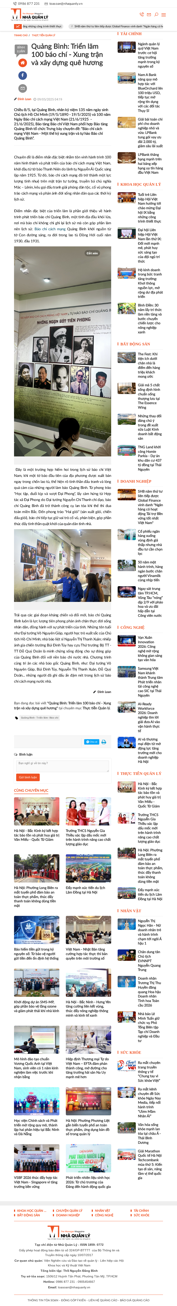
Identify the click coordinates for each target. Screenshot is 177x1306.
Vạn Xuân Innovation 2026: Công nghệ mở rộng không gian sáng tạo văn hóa (150, 649)
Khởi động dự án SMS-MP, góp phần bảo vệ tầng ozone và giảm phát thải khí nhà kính (36, 1006)
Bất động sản (135, 344)
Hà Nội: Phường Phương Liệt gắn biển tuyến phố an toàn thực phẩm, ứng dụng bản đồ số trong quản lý (88, 1127)
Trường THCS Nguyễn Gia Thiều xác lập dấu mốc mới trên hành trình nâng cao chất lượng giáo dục (88, 837)
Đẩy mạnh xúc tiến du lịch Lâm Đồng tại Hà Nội (85, 890)
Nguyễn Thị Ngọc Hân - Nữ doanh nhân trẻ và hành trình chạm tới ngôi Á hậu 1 (149, 932)
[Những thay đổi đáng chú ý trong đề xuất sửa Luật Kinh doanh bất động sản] (127, 419)
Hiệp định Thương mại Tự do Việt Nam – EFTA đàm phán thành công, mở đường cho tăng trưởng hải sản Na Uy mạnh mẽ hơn (87, 1068)
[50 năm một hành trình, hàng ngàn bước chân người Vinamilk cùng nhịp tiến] (127, 565)
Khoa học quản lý (140, 184)
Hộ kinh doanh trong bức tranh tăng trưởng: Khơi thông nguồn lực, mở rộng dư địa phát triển (150, 283)
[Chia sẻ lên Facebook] (22, 75)
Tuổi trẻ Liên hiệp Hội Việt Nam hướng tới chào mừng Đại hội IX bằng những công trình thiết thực (149, 208)
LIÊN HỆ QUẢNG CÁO (102, 1300)
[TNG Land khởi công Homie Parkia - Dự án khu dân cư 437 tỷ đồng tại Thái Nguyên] (127, 450)
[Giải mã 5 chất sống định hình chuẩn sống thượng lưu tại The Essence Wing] (127, 388)
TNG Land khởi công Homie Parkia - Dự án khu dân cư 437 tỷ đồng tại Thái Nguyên (149, 458)
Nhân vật (130, 911)
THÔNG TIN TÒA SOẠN (43, 1300)
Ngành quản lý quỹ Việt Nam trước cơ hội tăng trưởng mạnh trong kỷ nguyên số (149, 55)
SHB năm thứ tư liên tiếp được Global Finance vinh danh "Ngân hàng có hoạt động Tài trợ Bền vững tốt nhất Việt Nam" (150, 507)
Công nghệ (132, 627)
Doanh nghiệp (135, 481)
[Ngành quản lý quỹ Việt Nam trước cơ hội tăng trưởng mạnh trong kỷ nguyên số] (127, 47)
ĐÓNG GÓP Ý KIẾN (73, 1300)
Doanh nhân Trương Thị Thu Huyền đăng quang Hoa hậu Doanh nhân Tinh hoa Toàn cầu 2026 (149, 992)
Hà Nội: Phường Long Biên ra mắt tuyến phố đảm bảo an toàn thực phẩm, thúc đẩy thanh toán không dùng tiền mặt (36, 896)
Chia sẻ (93, 742)
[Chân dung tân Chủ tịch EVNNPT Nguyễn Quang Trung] (127, 955)
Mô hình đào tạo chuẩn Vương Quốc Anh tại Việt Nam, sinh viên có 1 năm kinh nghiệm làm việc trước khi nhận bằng (36, 1068)
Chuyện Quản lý (68, 1210)
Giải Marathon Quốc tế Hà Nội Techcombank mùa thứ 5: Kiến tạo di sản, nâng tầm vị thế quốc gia (150, 1165)
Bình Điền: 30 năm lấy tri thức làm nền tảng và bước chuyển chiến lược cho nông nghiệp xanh (150, 319)
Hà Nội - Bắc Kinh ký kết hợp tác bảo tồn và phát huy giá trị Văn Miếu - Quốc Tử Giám (36, 835)
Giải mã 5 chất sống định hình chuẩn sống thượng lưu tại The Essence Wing (149, 396)
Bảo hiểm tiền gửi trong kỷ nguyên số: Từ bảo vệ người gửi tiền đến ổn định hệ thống (36, 954)
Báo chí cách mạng (50, 229)
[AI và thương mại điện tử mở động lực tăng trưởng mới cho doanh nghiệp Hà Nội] (127, 742)
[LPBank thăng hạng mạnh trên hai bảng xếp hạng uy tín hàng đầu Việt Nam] (127, 157)
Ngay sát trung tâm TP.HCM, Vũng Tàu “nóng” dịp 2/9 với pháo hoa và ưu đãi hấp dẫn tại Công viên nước (150, 602)
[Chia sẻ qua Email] (22, 88)
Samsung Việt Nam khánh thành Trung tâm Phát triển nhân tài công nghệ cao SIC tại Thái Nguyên (150, 682)
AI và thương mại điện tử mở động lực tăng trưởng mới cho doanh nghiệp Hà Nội (150, 751)
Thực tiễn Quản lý (140, 773)
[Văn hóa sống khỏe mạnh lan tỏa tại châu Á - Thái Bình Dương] (127, 1127)
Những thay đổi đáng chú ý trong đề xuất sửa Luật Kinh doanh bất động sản (150, 427)
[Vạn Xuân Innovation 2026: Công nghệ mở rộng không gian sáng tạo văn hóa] (127, 640)
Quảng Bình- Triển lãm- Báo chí (39, 717)
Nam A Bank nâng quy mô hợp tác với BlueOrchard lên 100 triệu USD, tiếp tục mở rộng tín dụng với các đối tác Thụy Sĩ (150, 92)
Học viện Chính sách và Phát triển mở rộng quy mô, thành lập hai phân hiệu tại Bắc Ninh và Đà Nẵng (36, 1127)
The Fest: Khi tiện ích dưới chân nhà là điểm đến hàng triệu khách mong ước (149, 365)
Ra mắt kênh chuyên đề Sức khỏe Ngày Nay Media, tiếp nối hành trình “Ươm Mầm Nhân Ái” (149, 1103)
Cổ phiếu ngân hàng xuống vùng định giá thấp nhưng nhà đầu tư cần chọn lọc (150, 543)
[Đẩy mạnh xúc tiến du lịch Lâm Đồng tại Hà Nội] (127, 893)
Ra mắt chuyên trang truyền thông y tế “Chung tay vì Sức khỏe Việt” (149, 1071)
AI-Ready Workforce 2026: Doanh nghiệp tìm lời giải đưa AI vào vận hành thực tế (149, 717)
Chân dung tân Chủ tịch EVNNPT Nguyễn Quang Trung (149, 961)
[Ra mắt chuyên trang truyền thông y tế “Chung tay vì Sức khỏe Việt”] (127, 1065)
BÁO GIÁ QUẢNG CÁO (134, 1300)
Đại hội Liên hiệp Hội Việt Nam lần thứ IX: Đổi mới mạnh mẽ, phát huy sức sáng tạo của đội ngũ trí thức (149, 245)
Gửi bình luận (28, 777)
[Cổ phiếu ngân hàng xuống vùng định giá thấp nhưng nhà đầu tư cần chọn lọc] (127, 534)
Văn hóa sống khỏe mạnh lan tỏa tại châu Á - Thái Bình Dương (149, 1133)
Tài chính (131, 34)
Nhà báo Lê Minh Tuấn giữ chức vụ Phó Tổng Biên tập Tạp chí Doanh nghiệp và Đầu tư (149, 1027)
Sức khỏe (130, 1052)
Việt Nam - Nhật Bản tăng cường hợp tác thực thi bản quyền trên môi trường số (86, 954)
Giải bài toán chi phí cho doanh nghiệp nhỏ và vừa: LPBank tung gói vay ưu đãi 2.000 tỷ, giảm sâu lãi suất (150, 133)
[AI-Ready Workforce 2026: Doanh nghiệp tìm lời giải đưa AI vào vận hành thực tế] (127, 707)
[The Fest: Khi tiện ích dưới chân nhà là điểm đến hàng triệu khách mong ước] (127, 357)
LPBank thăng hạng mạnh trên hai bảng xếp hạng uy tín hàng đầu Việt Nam (150, 163)
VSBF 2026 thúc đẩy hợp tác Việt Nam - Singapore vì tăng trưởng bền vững (36, 1182)
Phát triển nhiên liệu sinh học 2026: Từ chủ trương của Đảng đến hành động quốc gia (88, 1182)
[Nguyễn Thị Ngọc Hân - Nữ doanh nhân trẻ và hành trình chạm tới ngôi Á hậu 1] (127, 924)
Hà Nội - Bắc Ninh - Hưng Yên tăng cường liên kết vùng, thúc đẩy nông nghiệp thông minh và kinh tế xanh (88, 1008)
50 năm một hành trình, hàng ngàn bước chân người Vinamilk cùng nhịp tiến (150, 571)
